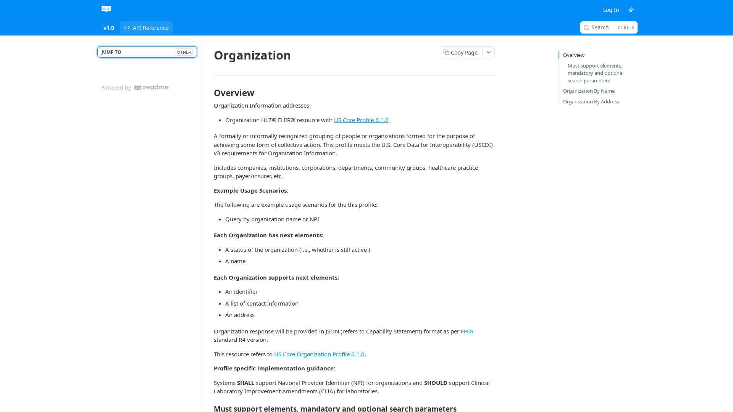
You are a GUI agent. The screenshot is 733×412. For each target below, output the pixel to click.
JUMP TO (146, 52)
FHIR (467, 331)
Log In (611, 9)
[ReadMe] (151, 87)
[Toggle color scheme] (631, 9)
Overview (573, 55)
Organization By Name (589, 90)
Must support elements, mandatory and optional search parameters (595, 73)
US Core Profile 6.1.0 (361, 120)
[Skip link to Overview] (208, 93)
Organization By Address (591, 101)
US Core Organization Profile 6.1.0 (319, 354)
